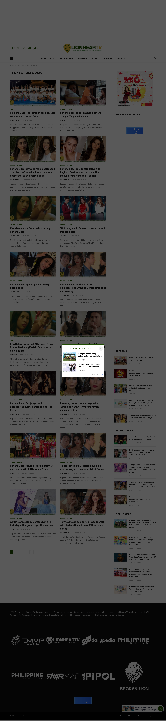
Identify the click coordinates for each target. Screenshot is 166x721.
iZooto (101, 374)
